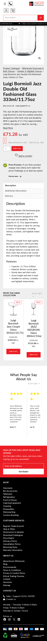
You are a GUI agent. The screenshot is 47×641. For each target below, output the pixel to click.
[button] (39, 58)
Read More (8, 128)
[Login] (6, 10)
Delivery (9, 196)
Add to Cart (17, 148)
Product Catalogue (11, 68)
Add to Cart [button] (13, 351)
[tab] (23, 196)
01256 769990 (10, 4)
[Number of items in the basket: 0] (13, 10)
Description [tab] (10, 186)
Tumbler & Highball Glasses (29, 71)
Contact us (11, 599)
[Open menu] (5, 4)
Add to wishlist (25, 156)
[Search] (40, 17)
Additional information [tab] (15, 191)
